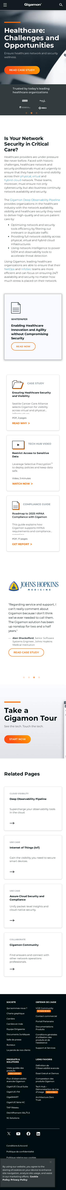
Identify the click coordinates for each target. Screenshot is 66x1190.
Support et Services (45, 1048)
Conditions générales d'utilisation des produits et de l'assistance (46, 1038)
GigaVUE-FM (13, 1092)
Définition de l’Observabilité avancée (47, 1066)
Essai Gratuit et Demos (47, 1073)
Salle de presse (14, 1039)
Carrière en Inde (15, 1024)
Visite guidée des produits (15, 1069)
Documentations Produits (44, 1028)
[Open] (5, 5)
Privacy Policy (19, 1179)
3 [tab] (38, 114)
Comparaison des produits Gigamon (45, 1080)
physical (25, 176)
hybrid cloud (12, 180)
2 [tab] (33, 114)
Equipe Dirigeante (16, 1029)
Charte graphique (15, 1013)
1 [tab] (28, 114)
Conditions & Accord (16, 1145)
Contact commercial (46, 1016)
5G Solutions (13, 1118)
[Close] (50, 1162)
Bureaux (11, 1045)
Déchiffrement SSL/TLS (18, 1112)
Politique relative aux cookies (21, 1157)
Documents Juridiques (18, 1034)
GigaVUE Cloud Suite (17, 1086)
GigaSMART (12, 1097)
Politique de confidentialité (20, 1151)
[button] (61, 4)
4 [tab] (40, 679)
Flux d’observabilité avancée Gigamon (16, 1080)
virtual (36, 176)
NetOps (9, 269)
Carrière (11, 1018)
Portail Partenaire (45, 1021)
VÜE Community (44, 1008)
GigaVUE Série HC (16, 1102)
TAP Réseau (13, 1107)
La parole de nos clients (18, 1050)
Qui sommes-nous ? (17, 1008)
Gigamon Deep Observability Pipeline (35, 199)
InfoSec (26, 269)
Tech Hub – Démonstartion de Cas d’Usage (47, 1089)
